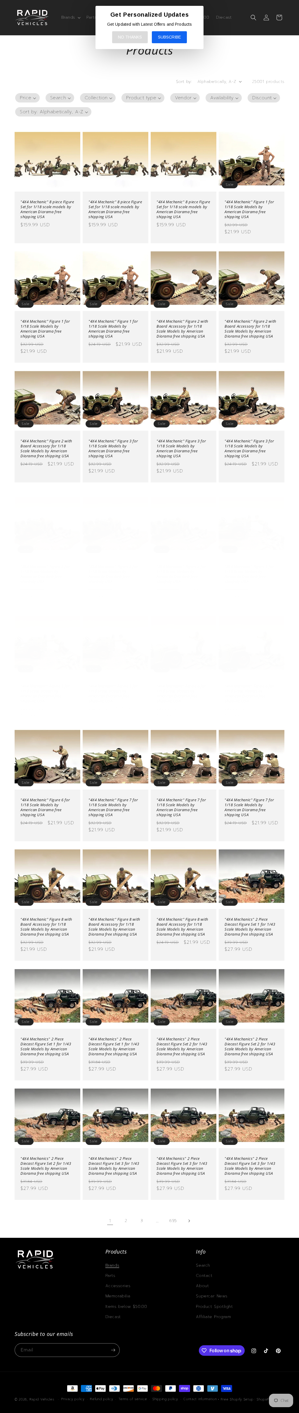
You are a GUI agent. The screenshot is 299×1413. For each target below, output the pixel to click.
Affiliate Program (213, 1317)
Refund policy (101, 1399)
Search (203, 1265)
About (202, 1286)
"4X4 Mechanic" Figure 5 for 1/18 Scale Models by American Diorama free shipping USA (249, 574)
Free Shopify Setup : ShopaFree (248, 1399)
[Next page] (188, 1220)
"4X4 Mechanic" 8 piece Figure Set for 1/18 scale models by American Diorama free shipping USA (47, 209)
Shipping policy (165, 1399)
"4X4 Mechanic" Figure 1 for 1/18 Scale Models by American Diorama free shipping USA (249, 209)
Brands (112, 1265)
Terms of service (133, 1399)
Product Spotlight (214, 1306)
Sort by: (184, 82)
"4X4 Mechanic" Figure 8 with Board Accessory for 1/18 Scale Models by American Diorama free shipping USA (46, 927)
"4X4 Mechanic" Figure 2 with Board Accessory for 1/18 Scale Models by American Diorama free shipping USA (182, 329)
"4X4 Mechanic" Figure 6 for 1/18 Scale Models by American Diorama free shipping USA (181, 693)
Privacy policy (73, 1399)
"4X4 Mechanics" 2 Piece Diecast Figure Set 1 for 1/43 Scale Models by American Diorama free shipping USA (250, 927)
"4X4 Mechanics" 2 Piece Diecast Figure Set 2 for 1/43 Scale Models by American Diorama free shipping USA (182, 1046)
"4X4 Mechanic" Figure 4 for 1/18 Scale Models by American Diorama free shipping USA (45, 574)
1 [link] (110, 1220)
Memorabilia (118, 1296)
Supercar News (211, 1296)
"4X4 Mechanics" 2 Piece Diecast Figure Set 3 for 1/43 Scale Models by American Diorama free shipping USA (113, 1166)
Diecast (113, 1317)
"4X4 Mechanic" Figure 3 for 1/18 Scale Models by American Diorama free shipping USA (113, 448)
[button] (70, 17)
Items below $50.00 (126, 1306)
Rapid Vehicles (41, 1399)
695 (173, 1221)
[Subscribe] (113, 1350)
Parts (110, 1276)
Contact (204, 1276)
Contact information (200, 1399)
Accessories (118, 1286)
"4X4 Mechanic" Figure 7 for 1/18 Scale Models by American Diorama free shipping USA (113, 807)
